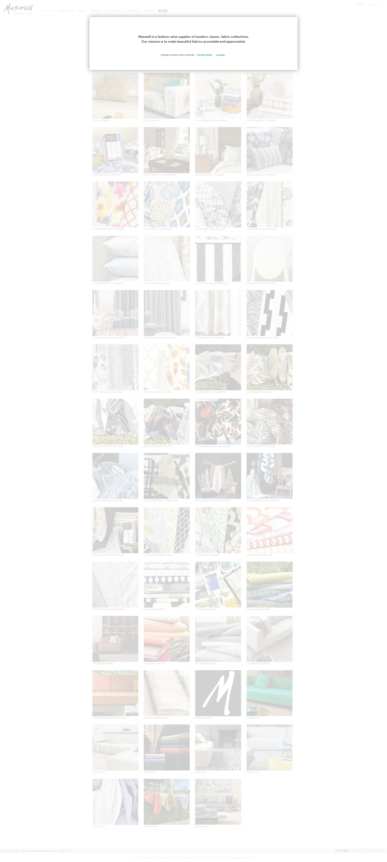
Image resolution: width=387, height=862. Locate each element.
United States (204, 55)
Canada (220, 55)
